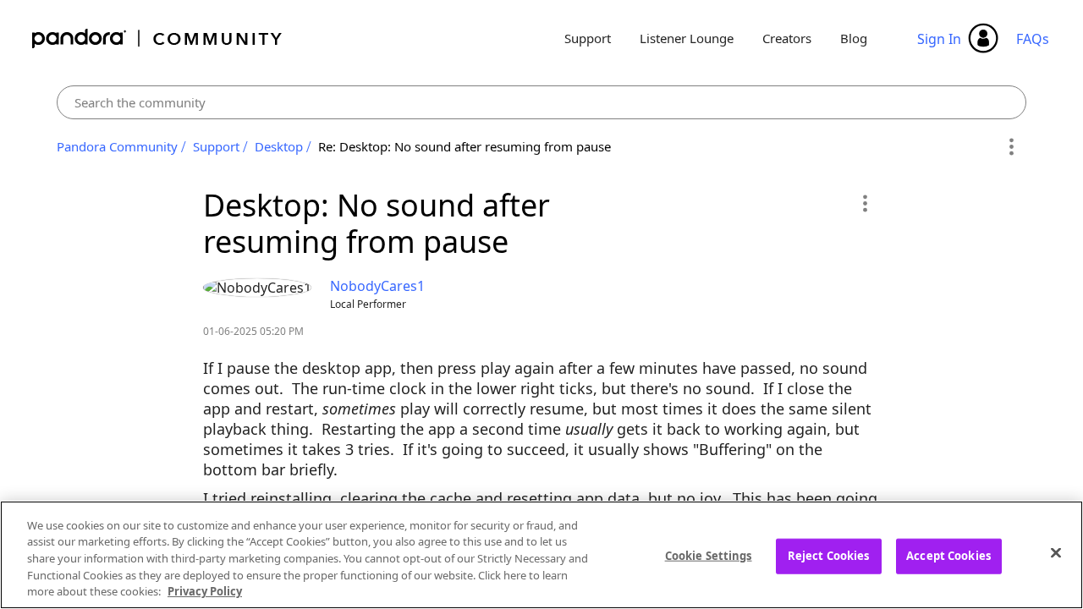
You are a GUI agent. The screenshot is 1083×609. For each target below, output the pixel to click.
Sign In (939, 39)
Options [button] (1010, 147)
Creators (786, 38)
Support (587, 38)
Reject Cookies (829, 555)
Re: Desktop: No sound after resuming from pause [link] (464, 146)
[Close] (1056, 553)
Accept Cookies (948, 555)
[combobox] (542, 102)
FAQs (1032, 39)
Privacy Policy (205, 591)
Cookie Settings (708, 555)
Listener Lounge (687, 38)
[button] (864, 203)
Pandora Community (158, 38)
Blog (853, 38)
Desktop (279, 146)
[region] (541, 555)
